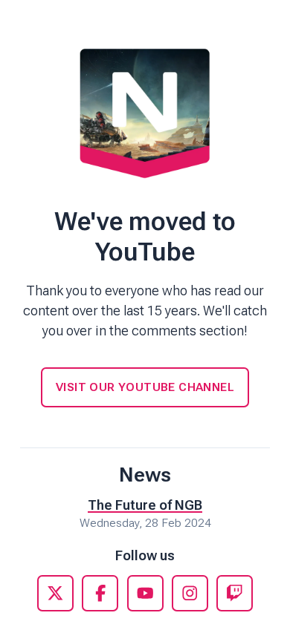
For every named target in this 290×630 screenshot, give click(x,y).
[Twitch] (234, 593)
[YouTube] (145, 593)
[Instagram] (190, 593)
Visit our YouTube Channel (145, 387)
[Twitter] (55, 593)
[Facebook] (100, 593)
